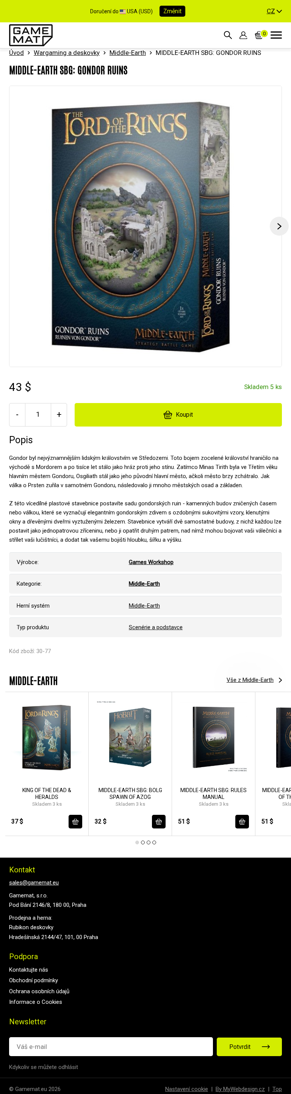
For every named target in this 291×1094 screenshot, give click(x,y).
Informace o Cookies (35, 1002)
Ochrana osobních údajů (39, 991)
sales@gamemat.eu (34, 882)
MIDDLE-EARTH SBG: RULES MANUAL (213, 793)
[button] (274, 11)
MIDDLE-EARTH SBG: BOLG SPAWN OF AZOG (130, 793)
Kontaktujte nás (28, 969)
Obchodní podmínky (33, 980)
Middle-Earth (128, 52)
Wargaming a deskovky (67, 52)
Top (277, 1089)
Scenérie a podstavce (156, 627)
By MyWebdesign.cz (240, 1089)
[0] (259, 35)
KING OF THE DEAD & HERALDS (46, 793)
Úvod (16, 52)
